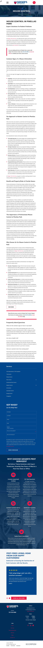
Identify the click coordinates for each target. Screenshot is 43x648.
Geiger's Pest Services (12, 38)
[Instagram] (30, 625)
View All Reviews (19, 598)
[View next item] (9, 598)
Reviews (11, 307)
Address (8, 427)
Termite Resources (12, 630)
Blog (12, 635)
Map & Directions (30, 611)
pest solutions (15, 45)
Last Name (9, 415)
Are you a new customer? (11, 430)
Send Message (13, 450)
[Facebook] (28, 625)
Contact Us (12, 637)
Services (12, 628)
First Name (9, 411)
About (12, 625)
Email (8, 423)
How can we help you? (11, 434)
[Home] (20, 2)
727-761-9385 (12, 612)
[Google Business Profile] (33, 625)
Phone (8, 419)
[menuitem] (21, 371)
